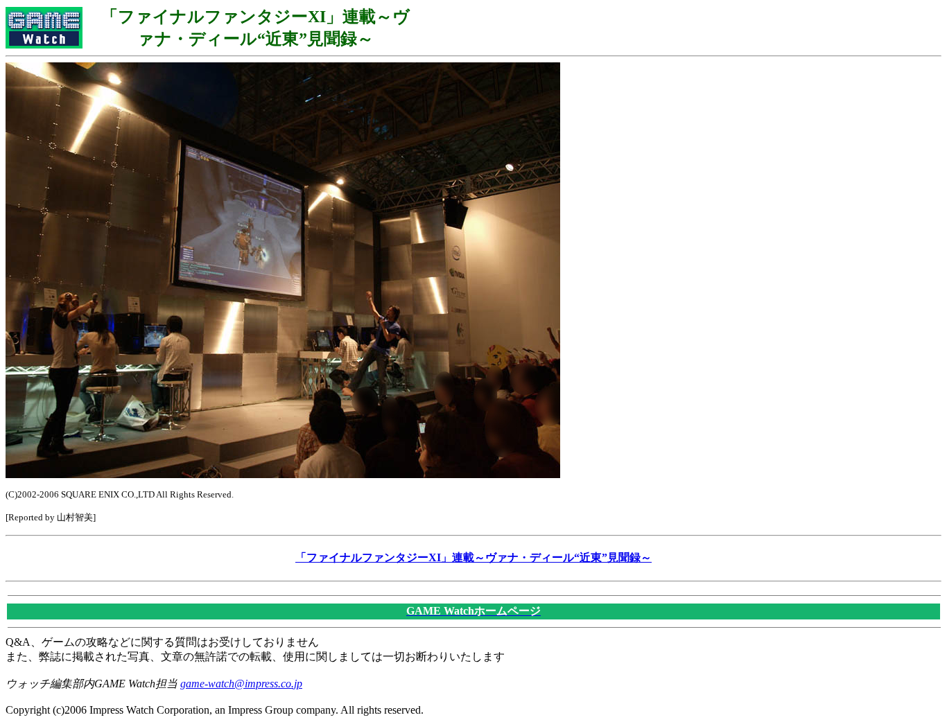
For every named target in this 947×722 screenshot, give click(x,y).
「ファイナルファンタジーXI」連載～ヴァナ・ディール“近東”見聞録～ (473, 557)
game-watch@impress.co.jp (241, 683)
